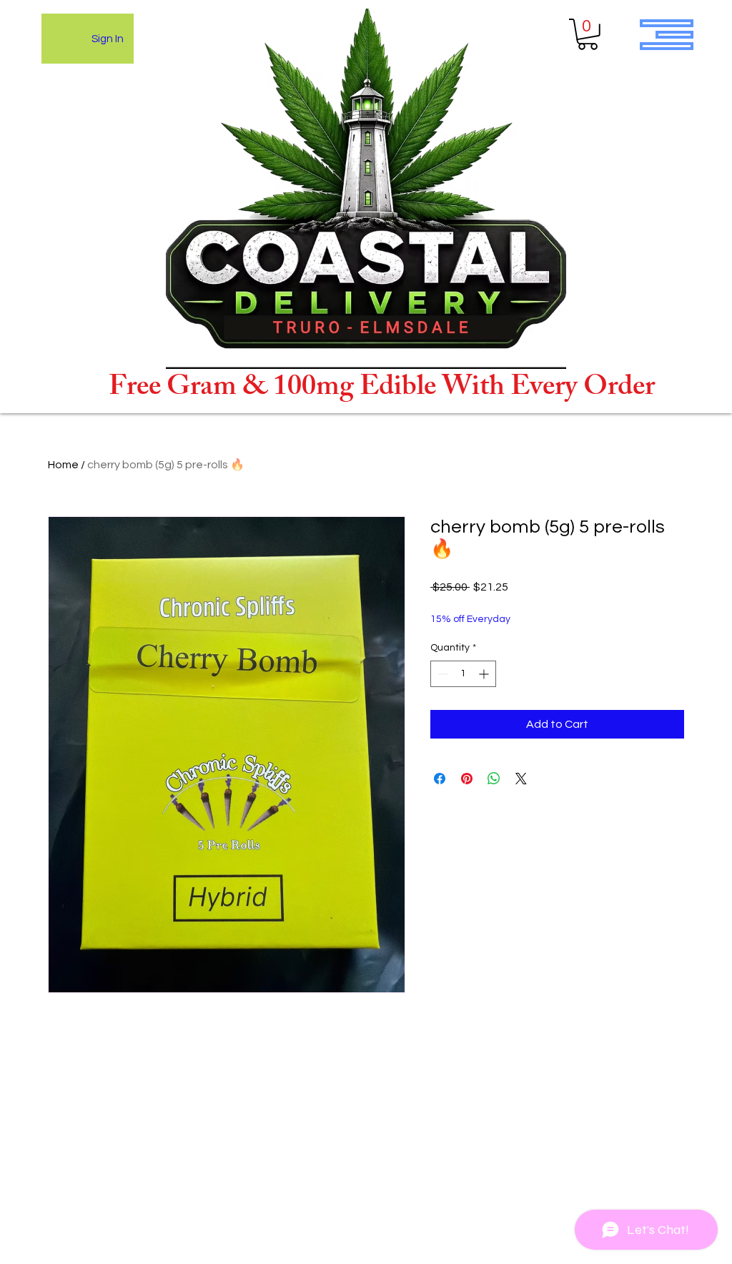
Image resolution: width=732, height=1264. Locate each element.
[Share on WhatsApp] (494, 778)
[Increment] (485, 673)
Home (63, 464)
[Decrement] (441, 673)
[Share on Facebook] (439, 778)
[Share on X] (521, 778)
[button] (587, 34)
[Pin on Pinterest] (466, 778)
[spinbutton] (463, 673)
